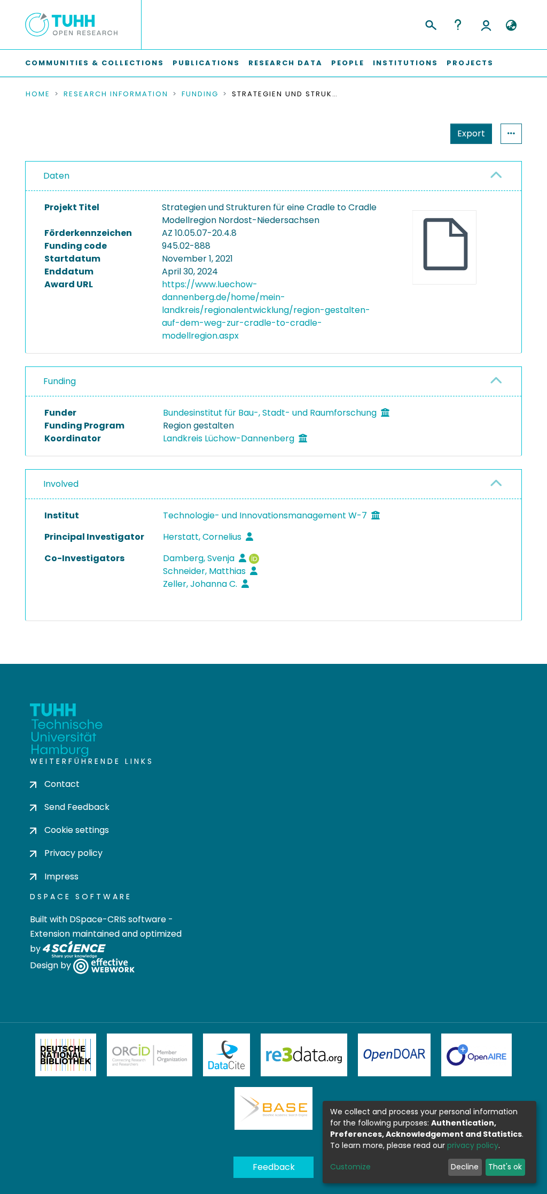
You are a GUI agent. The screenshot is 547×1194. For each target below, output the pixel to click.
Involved (61, 484)
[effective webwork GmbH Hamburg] (104, 965)
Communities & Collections (94, 63)
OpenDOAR (394, 1055)
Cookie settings (76, 830)
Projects (470, 63)
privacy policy (472, 1145)
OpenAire (476, 1055)
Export (471, 133)
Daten (56, 176)
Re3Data (304, 1055)
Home (38, 94)
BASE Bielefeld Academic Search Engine (273, 1108)
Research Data (285, 63)
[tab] (273, 176)
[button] (511, 25)
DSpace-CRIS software (117, 919)
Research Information (116, 94)
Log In (486, 24)
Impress (61, 876)
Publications (206, 63)
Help (457, 24)
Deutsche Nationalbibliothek (66, 1055)
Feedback (274, 1167)
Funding (200, 94)
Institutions (405, 63)
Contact (62, 784)
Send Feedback (77, 807)
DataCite (226, 1055)
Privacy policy (73, 853)
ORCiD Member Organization (149, 1055)
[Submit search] (430, 23)
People (347, 63)
